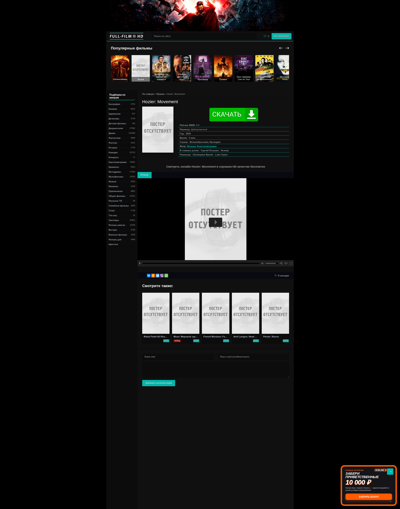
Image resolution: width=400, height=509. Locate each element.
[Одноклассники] (153, 275)
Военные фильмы (118, 234)
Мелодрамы (115, 172)
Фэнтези (113, 143)
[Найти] (253, 36)
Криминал (114, 167)
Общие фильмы (117, 196)
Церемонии (114, 114)
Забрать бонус (369, 496)
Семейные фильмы (119, 205)
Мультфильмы (116, 176)
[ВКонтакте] (149, 275)
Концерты (114, 157)
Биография (114, 104)
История (113, 147)
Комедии (113, 152)
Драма (112, 133)
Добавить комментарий (158, 383)
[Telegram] (157, 275)
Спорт (112, 210)
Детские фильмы (117, 123)
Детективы (114, 118)
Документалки (116, 128)
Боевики (113, 109)
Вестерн (113, 230)
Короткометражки (118, 162)
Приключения (116, 191)
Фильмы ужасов (117, 225)
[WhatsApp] (166, 275)
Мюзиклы (113, 186)
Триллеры (114, 220)
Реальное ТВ (115, 201)
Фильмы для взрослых (115, 241)
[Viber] (162, 275)
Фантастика (114, 138)
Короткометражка (207, 146)
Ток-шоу (113, 215)
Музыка (112, 181)
